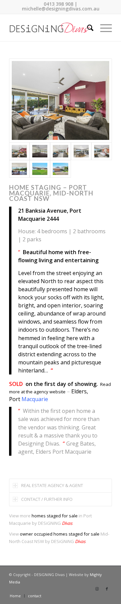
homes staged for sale (55, 516)
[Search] (86, 27)
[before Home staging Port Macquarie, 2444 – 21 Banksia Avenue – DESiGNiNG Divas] (40, 151)
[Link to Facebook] (107, 589)
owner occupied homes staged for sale (59, 534)
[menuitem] (86, 27)
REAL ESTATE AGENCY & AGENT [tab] (52, 485)
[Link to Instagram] (97, 589)
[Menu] (102, 27)
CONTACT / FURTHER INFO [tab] (47, 499)
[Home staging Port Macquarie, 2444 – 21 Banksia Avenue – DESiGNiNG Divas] (60, 100)
